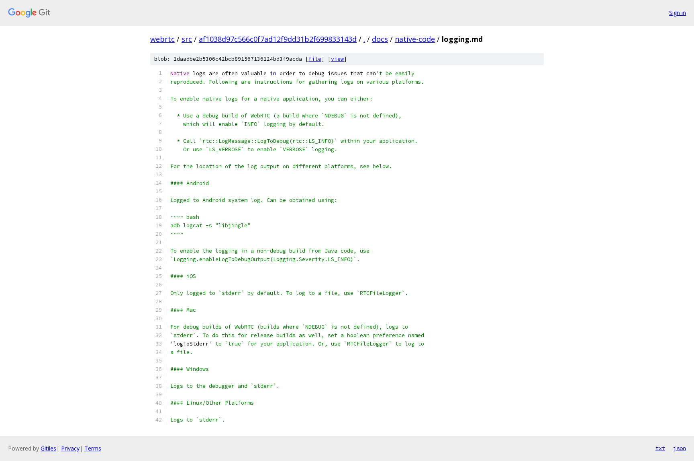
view (337, 59)
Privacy (70, 448)
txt (660, 448)
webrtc (162, 39)
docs (380, 39)
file (314, 59)
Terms (92, 448)
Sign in (677, 12)
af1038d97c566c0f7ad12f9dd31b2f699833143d (278, 39)
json (679, 448)
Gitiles (48, 448)
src (187, 39)
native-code (415, 39)
